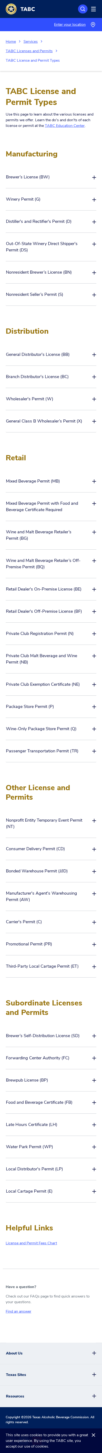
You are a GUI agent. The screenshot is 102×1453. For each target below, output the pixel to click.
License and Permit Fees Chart (31, 1243)
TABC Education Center (65, 125)
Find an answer (18, 1311)
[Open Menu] (92, 9)
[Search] (83, 9)
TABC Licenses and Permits (29, 51)
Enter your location (70, 24)
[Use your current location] (92, 24)
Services (30, 41)
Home (11, 41)
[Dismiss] (93, 1435)
